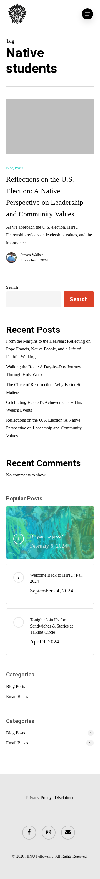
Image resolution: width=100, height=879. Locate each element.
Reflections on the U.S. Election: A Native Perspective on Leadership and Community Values (44, 428)
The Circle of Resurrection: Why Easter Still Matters (45, 388)
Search (12, 287)
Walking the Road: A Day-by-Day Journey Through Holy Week (43, 370)
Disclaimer (64, 797)
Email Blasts (17, 696)
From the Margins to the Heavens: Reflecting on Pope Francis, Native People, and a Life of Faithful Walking (48, 349)
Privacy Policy (39, 797)
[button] (87, 14)
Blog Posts (14, 168)
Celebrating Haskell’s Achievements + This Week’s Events (44, 406)
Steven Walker (31, 255)
